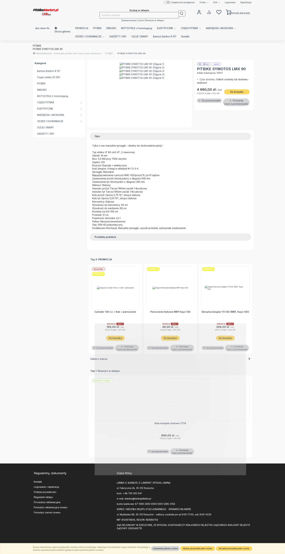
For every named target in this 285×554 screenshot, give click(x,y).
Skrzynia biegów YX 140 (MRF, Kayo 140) (225, 311)
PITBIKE (109, 53)
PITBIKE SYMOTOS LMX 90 (131, 53)
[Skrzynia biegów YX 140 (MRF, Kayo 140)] (225, 287)
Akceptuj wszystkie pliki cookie (234, 548)
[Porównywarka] (209, 12)
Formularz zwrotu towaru (47, 512)
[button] (204, 2)
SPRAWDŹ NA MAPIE (180, 509)
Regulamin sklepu (43, 497)
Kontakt (38, 481)
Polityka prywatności (45, 492)
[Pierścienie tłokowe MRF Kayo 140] (170, 287)
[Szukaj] (182, 13)
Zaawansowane (129, 20)
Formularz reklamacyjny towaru (50, 507)
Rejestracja (245, 2)
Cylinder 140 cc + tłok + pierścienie (115, 311)
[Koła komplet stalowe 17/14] (170, 399)
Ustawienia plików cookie (165, 548)
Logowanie (230, 2)
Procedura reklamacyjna (47, 502)
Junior (141, 20)
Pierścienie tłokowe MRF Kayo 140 (170, 311)
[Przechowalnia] (219, 12)
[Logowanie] (199, 12)
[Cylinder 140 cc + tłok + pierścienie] (115, 287)
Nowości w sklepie (155, 20)
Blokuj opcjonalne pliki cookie (197, 548)
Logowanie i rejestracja (46, 486)
